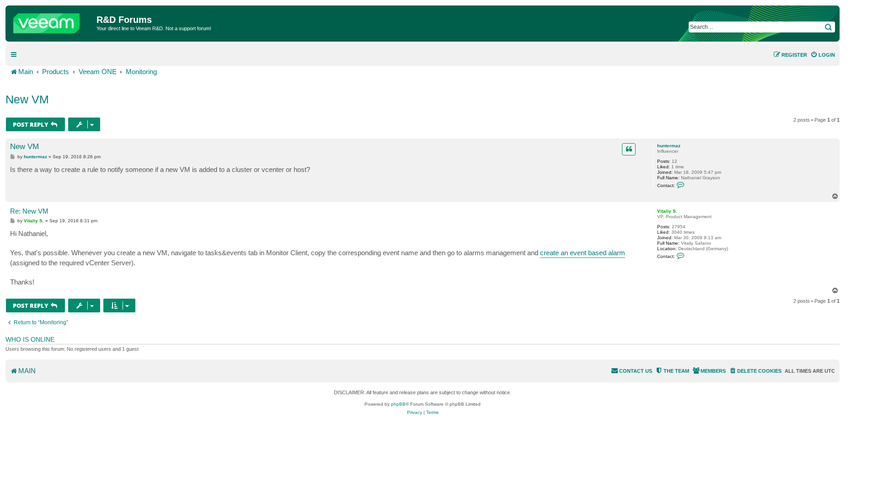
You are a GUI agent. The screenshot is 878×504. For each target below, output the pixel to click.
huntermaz (668, 145)
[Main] (52, 21)
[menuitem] (822, 54)
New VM (27, 99)
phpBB (398, 404)
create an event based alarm (582, 253)
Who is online (29, 339)
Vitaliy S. (667, 211)
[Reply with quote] (629, 149)
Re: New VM (29, 211)
